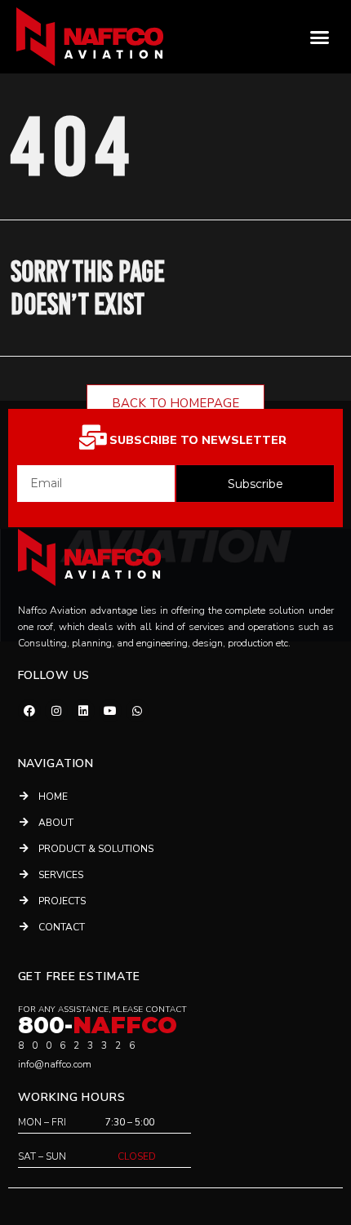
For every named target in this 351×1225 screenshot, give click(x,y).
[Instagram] (56, 710)
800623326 (80, 1045)
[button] (319, 36)
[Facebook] (29, 710)
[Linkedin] (83, 710)
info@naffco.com (54, 1064)
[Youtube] (110, 710)
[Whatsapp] (137, 710)
